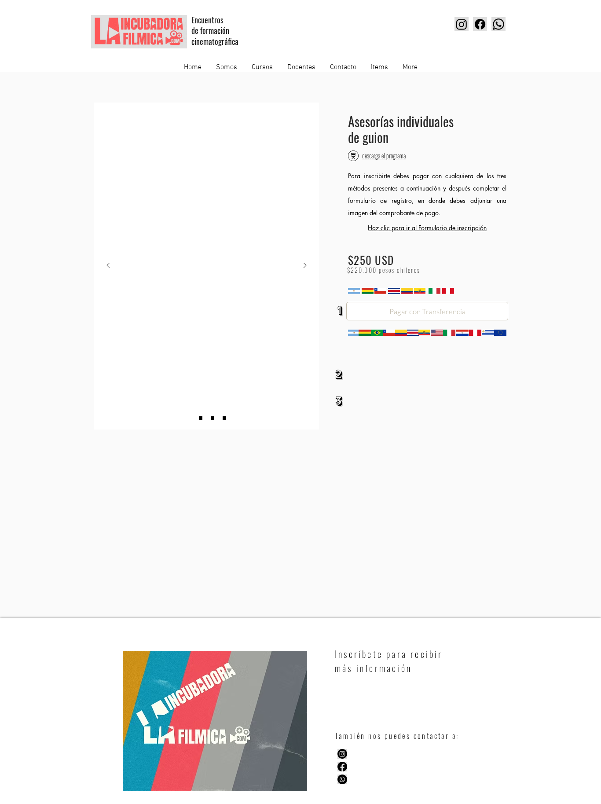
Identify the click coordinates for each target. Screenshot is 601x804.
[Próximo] (305, 266)
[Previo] (108, 266)
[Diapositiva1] (189, 418)
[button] (427, 311)
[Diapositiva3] (200, 418)
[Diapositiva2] (212, 418)
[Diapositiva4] (224, 418)
